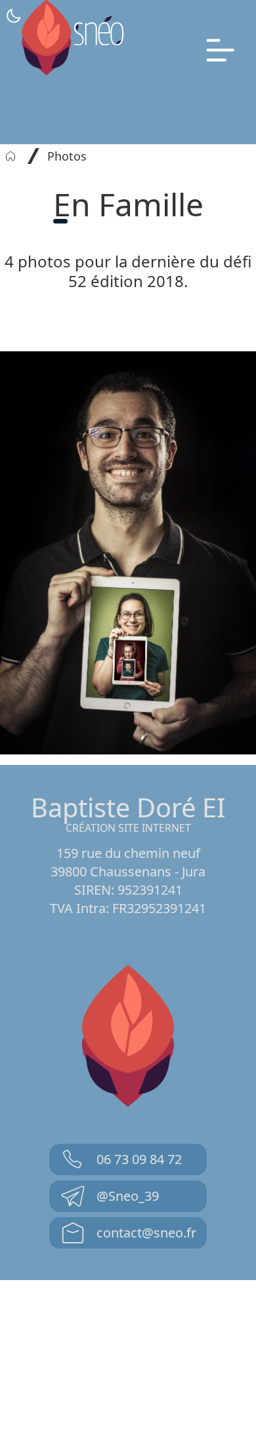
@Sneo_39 (127, 1196)
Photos (67, 156)
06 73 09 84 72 (139, 1159)
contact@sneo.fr (146, 1232)
